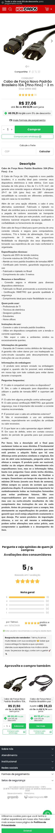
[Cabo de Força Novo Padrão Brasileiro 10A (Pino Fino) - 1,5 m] (14, 702)
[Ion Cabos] (26, 9)
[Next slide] (52, 41)
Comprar (34, 129)
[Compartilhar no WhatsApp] (33, 72)
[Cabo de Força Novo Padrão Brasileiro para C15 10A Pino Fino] (40, 702)
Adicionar (19, 726)
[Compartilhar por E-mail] (39, 72)
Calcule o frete (28, 145)
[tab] (26, 66)
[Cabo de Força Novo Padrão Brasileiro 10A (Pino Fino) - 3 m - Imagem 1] (27, 41)
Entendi (28, 830)
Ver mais (40, 726)
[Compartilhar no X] (36, 72)
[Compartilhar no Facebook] (30, 72)
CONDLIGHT (27, 78)
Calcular (44, 151)
